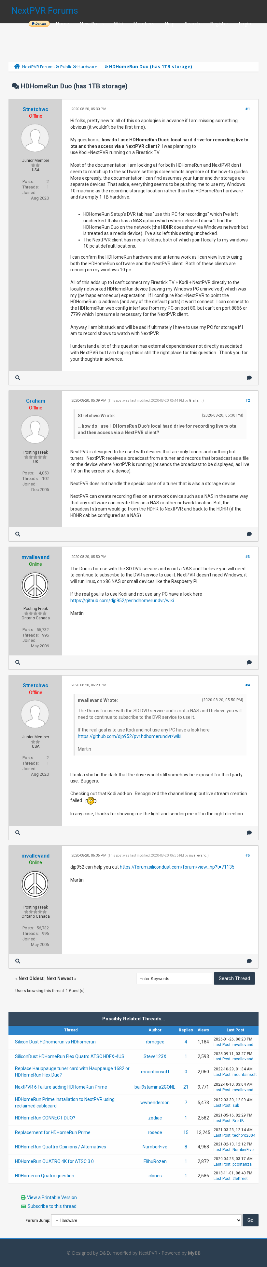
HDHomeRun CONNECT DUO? (45, 1117)
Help (170, 23)
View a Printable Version (52, 1197)
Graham (35, 401)
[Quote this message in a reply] (249, 377)
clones (155, 1175)
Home (62, 23)
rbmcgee (155, 1041)
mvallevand (35, 557)
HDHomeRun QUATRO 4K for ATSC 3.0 (54, 1161)
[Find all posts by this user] (17, 377)
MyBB (194, 1253)
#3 (248, 557)
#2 (248, 400)
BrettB (238, 1120)
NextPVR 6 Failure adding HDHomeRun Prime (61, 1087)
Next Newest (60, 978)
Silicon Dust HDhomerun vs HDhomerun (55, 1041)
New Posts (91, 23)
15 (186, 1132)
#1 (248, 109)
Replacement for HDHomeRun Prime (53, 1132)
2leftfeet (240, 1178)
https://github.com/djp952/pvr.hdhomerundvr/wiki (122, 600)
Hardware (87, 67)
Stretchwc (35, 109)
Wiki (118, 23)
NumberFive (155, 1146)
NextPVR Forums (44, 11)
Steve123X (155, 1056)
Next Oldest (31, 978)
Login (245, 23)
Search (192, 23)
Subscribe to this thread (52, 1206)
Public (66, 67)
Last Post (222, 1044)
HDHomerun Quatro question (44, 1175)
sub (235, 1105)
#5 (248, 855)
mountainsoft (155, 1071)
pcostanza (242, 1164)
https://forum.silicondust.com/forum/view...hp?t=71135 (177, 867)
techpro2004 (243, 1135)
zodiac (155, 1117)
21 (186, 1087)
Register (219, 23)
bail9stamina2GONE (155, 1087)
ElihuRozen (155, 1161)
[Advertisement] (133, 40)
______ (39, 23)
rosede (155, 1132)
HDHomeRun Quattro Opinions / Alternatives (60, 1146)
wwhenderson (155, 1102)
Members (143, 23)
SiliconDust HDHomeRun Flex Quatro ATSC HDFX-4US (69, 1056)
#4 (248, 685)
